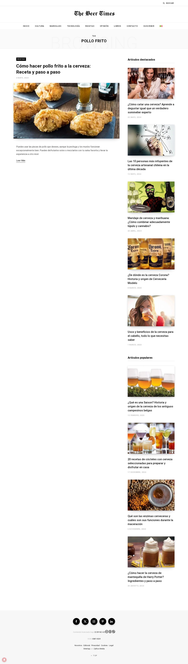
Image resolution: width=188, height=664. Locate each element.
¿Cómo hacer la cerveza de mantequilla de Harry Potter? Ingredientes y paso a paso (146, 577)
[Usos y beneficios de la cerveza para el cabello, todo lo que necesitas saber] (151, 310)
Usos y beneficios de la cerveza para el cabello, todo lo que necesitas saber (150, 335)
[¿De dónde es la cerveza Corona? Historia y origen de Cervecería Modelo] (151, 253)
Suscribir (148, 26)
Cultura (39, 26)
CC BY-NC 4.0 (99, 632)
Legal (111, 645)
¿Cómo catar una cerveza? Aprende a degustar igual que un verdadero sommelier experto (151, 108)
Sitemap (86, 649)
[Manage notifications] (4, 660)
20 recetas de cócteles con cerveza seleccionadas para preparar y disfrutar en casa (150, 463)
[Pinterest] (102, 621)
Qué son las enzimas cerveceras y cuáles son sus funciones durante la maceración (150, 520)
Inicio (26, 26)
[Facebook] (76, 621)
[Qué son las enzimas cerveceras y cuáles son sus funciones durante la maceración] (151, 495)
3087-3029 (96, 639)
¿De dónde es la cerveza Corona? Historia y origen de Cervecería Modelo (148, 279)
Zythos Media (99, 649)
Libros (117, 26)
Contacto (132, 26)
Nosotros (78, 645)
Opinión (104, 26)
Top (94, 656)
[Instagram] (94, 621)
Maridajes (55, 26)
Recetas (89, 26)
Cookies (104, 645)
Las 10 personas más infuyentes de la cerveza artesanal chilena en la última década (150, 165)
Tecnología (73, 26)
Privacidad (95, 645)
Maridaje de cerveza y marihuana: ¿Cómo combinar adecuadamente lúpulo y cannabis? (149, 222)
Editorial (87, 645)
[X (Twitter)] (85, 621)
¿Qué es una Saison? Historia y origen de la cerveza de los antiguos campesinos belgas (150, 406)
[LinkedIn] (111, 621)
